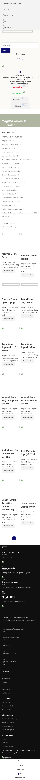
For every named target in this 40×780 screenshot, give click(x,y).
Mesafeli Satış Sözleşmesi (11, 719)
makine (4, 217)
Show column (9, 223)
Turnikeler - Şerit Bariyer (11, 186)
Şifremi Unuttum (7, 746)
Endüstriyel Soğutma (9, 201)
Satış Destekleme (8, 152)
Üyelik (4, 739)
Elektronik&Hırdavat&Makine (13, 209)
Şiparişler (5, 742)
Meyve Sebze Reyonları (11, 164)
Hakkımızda (6, 678)
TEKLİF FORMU (17, 93)
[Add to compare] (4, 530)
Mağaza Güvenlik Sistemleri (12, 182)
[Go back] (4, 116)
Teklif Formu (17, 106)
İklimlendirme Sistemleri (11, 198)
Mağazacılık (6, 141)
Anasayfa (5, 675)
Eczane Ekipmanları (9, 175)
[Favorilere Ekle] (4, 495)
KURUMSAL (6, 671)
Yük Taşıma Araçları (9, 167)
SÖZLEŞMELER (7, 715)
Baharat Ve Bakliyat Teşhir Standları (16, 160)
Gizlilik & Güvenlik (8, 722)
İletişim (4, 682)
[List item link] (20, 646)
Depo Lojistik (7, 205)
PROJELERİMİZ (17, 87)
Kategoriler (7, 698)
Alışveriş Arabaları (9, 148)
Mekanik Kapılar (8, 194)
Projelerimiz (17, 100)
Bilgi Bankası (6, 693)
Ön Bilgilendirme (7, 726)
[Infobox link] (20, 552)
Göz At (10, 530)
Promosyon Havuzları (10, 145)
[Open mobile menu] (20, 40)
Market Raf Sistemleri (10, 171)
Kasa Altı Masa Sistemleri (12, 179)
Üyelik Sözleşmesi (8, 730)
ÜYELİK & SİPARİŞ (8, 735)
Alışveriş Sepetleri (9, 156)
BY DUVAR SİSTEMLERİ (10, 137)
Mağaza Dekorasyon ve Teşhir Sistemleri (17, 213)
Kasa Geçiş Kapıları (9, 190)
